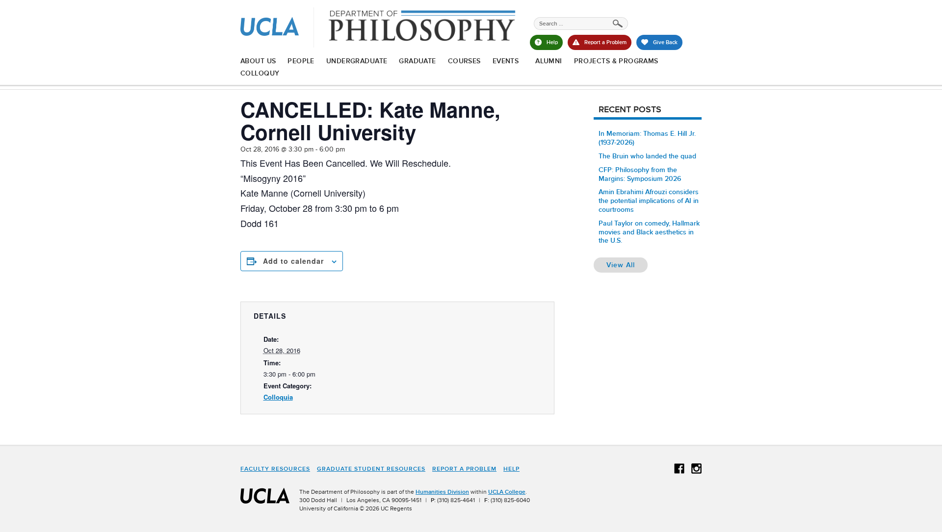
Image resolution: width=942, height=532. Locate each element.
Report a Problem (464, 468)
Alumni (548, 61)
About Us (258, 61)
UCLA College (506, 491)
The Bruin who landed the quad (647, 156)
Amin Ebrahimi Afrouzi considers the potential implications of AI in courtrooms (649, 200)
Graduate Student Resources (371, 468)
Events (506, 61)
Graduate (417, 61)
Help (511, 468)
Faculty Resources (275, 468)
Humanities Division (442, 491)
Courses (464, 61)
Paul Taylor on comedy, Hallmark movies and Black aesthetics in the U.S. (649, 232)
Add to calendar (293, 261)
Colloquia (278, 397)
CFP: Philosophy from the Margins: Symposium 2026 (640, 174)
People (301, 61)
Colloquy (259, 73)
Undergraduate (356, 61)
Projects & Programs (616, 61)
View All (627, 264)
